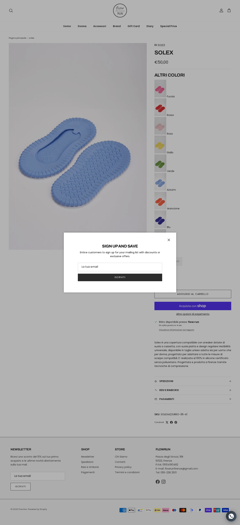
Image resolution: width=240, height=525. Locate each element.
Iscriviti (120, 277)
